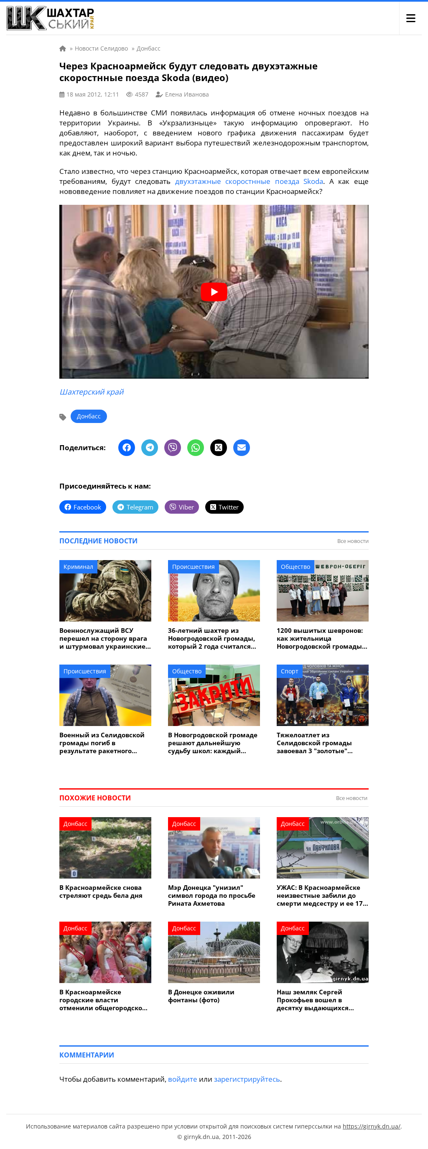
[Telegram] (149, 447)
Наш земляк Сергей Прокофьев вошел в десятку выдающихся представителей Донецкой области (321, 1000)
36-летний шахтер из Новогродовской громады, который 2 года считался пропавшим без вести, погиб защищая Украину (211, 638)
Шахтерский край (91, 392)
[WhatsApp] (195, 447)
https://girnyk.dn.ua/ (371, 1126)
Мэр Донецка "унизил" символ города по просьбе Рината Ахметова (211, 895)
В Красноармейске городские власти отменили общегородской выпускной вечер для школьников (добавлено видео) (103, 1000)
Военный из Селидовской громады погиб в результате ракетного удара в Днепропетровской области (104, 743)
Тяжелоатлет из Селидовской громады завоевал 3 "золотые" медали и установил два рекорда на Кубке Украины (322, 743)
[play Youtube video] (214, 292)
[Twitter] (218, 447)
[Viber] (172, 447)
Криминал (78, 567)
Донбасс (89, 416)
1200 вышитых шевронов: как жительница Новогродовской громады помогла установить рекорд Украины (320, 638)
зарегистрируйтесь (247, 1079)
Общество (295, 567)
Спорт (289, 671)
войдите (182, 1079)
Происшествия (193, 567)
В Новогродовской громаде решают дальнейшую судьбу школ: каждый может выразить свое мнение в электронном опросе (212, 743)
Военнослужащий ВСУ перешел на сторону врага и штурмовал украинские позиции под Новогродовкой (103, 638)
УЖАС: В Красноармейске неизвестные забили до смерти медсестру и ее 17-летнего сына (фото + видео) (321, 895)
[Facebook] (126, 447)
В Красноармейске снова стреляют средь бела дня (101, 891)
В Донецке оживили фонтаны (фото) (201, 996)
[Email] (241, 447)
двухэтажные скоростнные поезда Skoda (249, 181)
